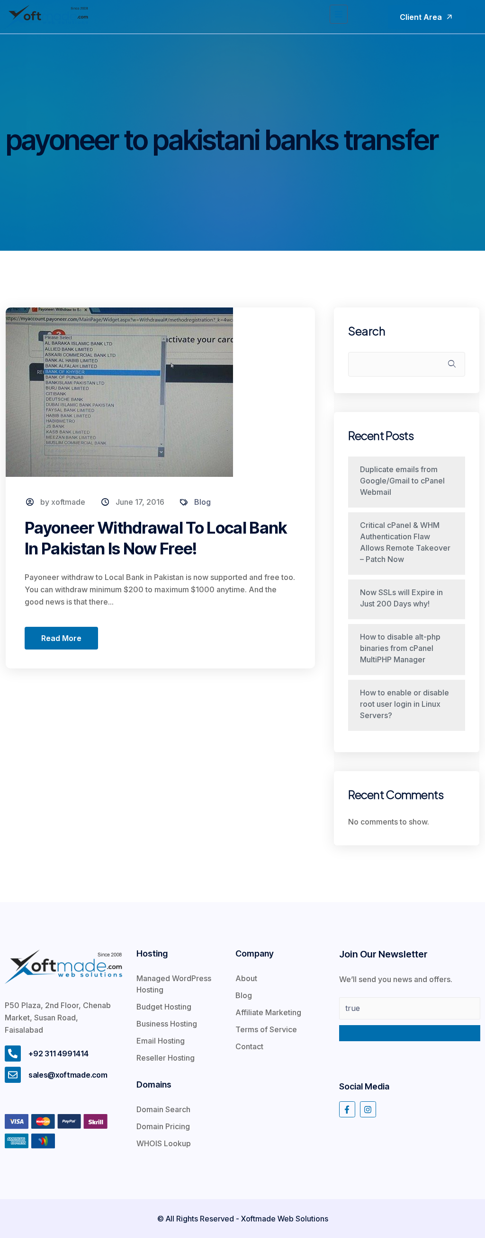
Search (367, 331)
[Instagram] (368, 1109)
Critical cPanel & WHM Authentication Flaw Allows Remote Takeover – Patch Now (405, 542)
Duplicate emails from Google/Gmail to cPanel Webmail (402, 481)
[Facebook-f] (347, 1109)
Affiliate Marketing (268, 1012)
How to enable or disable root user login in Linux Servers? (404, 704)
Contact (249, 1046)
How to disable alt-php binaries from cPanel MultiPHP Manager (400, 648)
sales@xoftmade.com (67, 1075)
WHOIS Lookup (163, 1143)
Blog (202, 502)
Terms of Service (266, 1029)
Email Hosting (160, 1040)
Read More (61, 638)
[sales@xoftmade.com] (13, 1075)
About (246, 978)
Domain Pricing (163, 1126)
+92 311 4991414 (58, 1053)
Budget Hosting (163, 1006)
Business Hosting (166, 1023)
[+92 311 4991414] (13, 1053)
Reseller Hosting (165, 1057)
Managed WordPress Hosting (173, 984)
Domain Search (163, 1109)
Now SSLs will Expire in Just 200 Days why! (401, 598)
